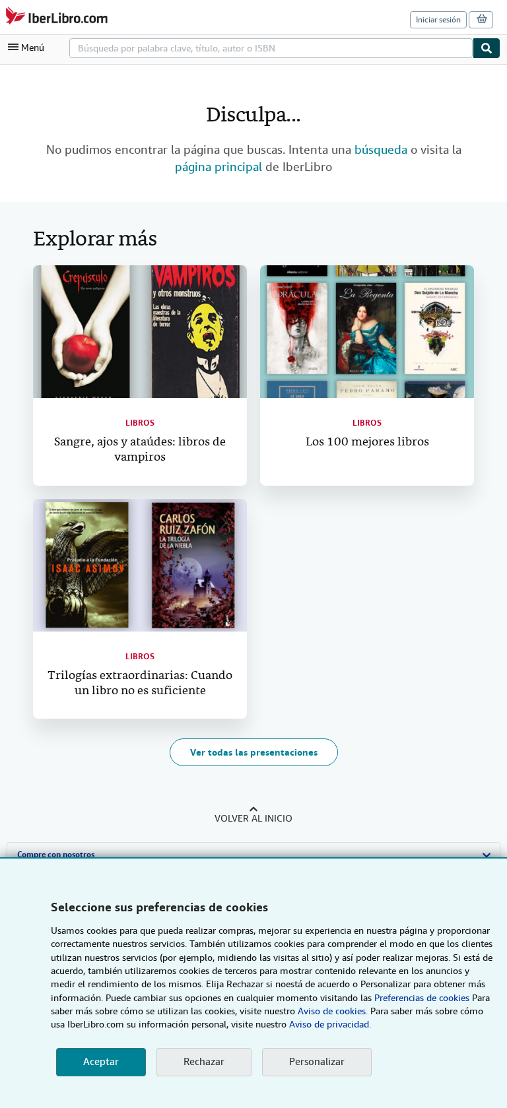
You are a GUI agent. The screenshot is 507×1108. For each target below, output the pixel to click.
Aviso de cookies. (333, 1011)
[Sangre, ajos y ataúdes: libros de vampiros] (140, 331)
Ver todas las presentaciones (254, 752)
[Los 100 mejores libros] (367, 331)
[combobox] (271, 48)
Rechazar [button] (204, 1061)
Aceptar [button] (101, 1061)
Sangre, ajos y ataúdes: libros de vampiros (140, 450)
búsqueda (381, 149)
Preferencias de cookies (421, 998)
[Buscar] (486, 48)
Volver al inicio (253, 818)
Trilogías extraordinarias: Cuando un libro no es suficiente (140, 683)
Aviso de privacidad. (330, 1024)
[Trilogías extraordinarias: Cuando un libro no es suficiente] (140, 565)
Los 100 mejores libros (367, 442)
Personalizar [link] (317, 1061)
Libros (139, 423)
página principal (218, 166)
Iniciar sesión (438, 20)
